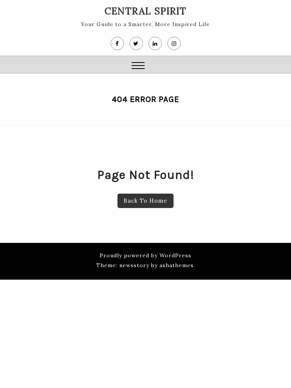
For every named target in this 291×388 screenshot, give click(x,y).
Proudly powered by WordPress (145, 255)
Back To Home (145, 200)
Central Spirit (145, 11)
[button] (138, 66)
